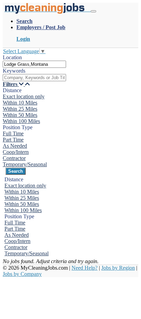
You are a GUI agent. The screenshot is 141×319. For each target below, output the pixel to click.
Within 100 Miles (21, 121)
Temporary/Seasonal (25, 164)
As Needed (15, 146)
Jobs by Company (22, 274)
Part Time (13, 140)
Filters (11, 84)
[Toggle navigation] (93, 11)
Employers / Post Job (40, 27)
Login (23, 39)
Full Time (13, 133)
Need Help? (85, 268)
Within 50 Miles (20, 115)
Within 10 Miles (20, 103)
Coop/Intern (16, 152)
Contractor (14, 158)
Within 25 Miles (20, 109)
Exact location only (23, 96)
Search (24, 21)
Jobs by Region (118, 268)
